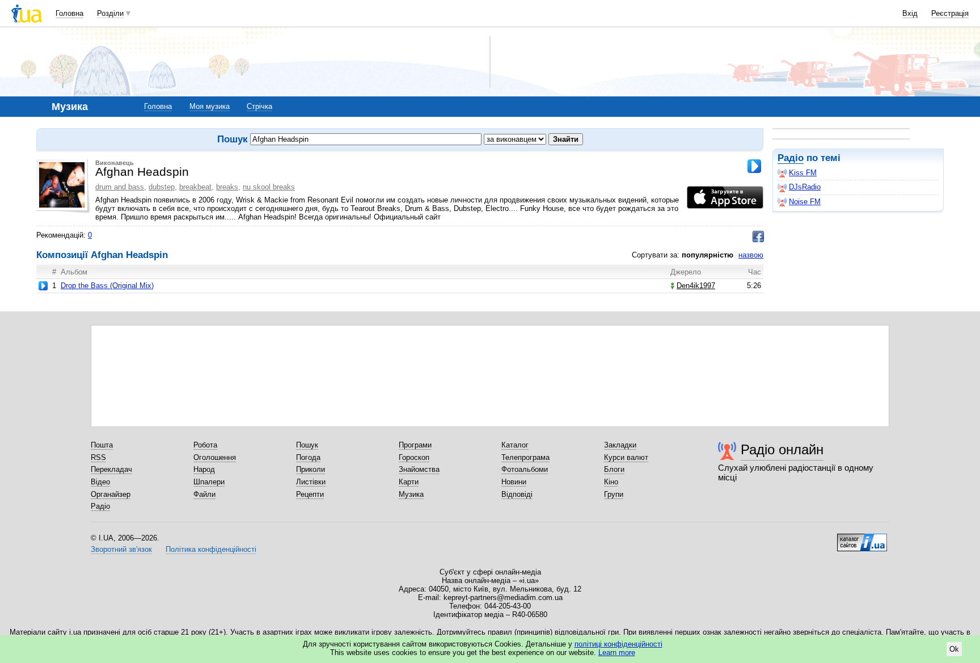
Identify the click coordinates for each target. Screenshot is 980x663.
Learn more (616, 652)
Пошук (307, 445)
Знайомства (419, 469)
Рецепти (310, 494)
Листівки (311, 482)
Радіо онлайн (782, 449)
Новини (513, 482)
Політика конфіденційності (211, 549)
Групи (613, 494)
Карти (409, 482)
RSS (98, 457)
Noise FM (805, 201)
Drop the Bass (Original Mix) (107, 285)
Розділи (110, 13)
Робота (205, 445)
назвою (750, 255)
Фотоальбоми (524, 469)
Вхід (910, 13)
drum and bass (119, 187)
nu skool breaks (269, 187)
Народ (204, 469)
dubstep (162, 187)
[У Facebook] (758, 236)
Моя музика (209, 106)
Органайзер (110, 494)
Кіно (611, 482)
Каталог (515, 445)
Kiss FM (803, 172)
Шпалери (209, 482)
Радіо (791, 158)
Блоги (614, 469)
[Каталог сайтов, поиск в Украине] (862, 538)
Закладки (620, 445)
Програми (415, 445)
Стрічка (259, 106)
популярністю (707, 255)
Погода (308, 457)
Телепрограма (525, 457)
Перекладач (111, 469)
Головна (69, 13)
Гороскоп (414, 457)
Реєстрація (950, 13)
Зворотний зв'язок (121, 549)
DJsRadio (805, 187)
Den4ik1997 (696, 285)
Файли (204, 494)
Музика (411, 494)
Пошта (102, 445)
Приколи (310, 469)
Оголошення (214, 457)
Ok (954, 649)
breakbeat (195, 187)
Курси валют (626, 457)
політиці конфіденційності (618, 644)
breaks (227, 187)
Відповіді (517, 494)
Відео (100, 482)
